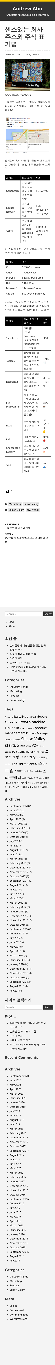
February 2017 (18, 907)
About (12, 626)
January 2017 (17, 911)
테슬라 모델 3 (27, 786)
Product (14, 695)
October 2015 (18, 977)
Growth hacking (31, 721)
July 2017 (15, 889)
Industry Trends (19, 686)
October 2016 (18, 924)
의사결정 (22, 782)
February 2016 (18, 960)
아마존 (41, 778)
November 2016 (19, 920)
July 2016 (15, 938)
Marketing (15, 504)
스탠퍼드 (38, 771)
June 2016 (15, 942)
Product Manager (37, 733)
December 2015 (19, 968)
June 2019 (15, 845)
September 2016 (19, 929)
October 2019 (18, 837)
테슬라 (16, 786)
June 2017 (15, 894)
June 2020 (15, 810)
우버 (13, 782)
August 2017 (17, 885)
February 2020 (18, 828)
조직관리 (43, 783)
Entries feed (17, 1310)
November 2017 (19, 872)
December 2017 (19, 867)
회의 (35, 787)
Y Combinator (24, 751)
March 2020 (16, 823)
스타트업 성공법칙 (23, 771)
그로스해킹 (28, 757)
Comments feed (19, 1314)
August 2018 (17, 850)
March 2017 (16, 902)
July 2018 (15, 854)
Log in (13, 1305)
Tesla (22, 746)
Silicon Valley (31, 504)
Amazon (8, 717)
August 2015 (17, 986)
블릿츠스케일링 (28, 764)
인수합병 (36, 782)
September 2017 (19, 880)
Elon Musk (31, 716)
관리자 (36, 752)
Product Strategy (12, 739)
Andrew (34, 54)
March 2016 (16, 955)
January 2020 (17, 832)
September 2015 (19, 981)
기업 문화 (41, 757)
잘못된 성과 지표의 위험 (23, 653)
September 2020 (19, 806)
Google (42, 716)
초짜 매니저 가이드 (20, 662)
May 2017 (15, 898)
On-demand (29, 728)
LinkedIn (12, 727)
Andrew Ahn (27, 8)
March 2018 (16, 859)
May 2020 (15, 815)
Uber (28, 745)
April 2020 (15, 819)
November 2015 (19, 973)
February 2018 (18, 863)
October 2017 (18, 876)
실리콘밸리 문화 (30, 777)
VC (34, 745)
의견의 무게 (16, 658)
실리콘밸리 (33, 509)
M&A (22, 728)
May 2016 (15, 946)
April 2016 (15, 951)
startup (12, 745)
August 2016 (17, 933)
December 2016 (19, 916)
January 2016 (17, 964)
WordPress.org (18, 1319)
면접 (16, 764)
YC (13, 751)
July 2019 (15, 841)
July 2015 (15, 990)
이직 (29, 783)
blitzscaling (19, 716)
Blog (11, 622)
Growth (11, 722)
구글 (42, 751)
